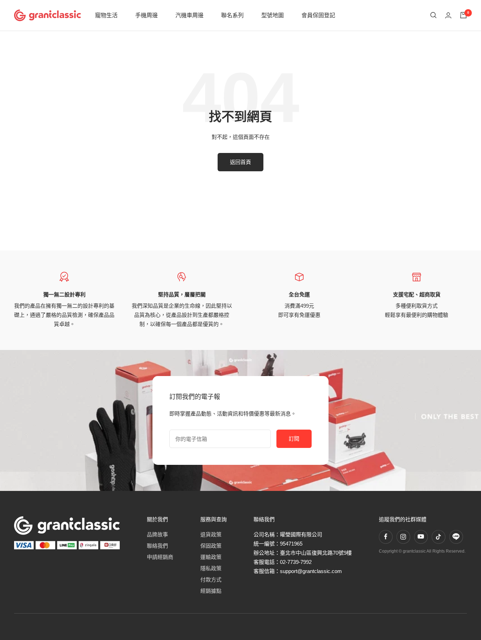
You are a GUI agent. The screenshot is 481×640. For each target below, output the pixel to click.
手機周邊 (146, 15)
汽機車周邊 (189, 15)
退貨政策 (210, 534)
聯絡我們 (157, 546)
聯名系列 (232, 15)
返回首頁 (240, 162)
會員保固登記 (318, 15)
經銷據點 (210, 591)
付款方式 (210, 580)
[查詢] (433, 15)
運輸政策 (210, 557)
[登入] (448, 15)
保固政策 (210, 546)
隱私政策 (210, 568)
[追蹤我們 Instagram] (403, 536)
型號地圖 (272, 15)
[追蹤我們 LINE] (456, 536)
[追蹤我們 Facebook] (385, 536)
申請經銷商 (160, 557)
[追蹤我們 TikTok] (438, 536)
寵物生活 (106, 15)
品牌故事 (157, 534)
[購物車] (463, 15)
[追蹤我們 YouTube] (420, 536)
